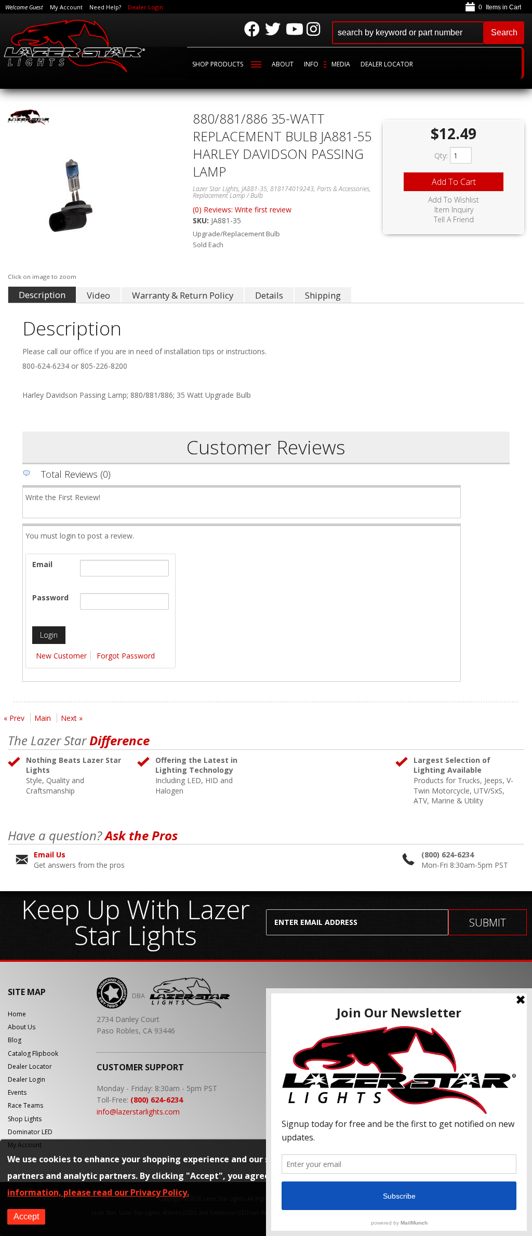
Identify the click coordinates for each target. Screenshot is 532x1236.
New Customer (61, 656)
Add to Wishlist (453, 200)
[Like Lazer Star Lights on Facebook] (252, 29)
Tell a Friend (454, 219)
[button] (428, 32)
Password (50, 597)
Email (42, 564)
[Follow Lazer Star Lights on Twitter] (273, 29)
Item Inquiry (453, 209)
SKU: (202, 220)
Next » (72, 718)
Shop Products (217, 64)
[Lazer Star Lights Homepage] (75, 46)
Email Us (49, 854)
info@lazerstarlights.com (138, 1112)
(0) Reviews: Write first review (242, 209)
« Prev (14, 718)
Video (98, 295)
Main (42, 718)
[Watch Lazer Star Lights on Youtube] (293, 29)
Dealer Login (145, 7)
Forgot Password (126, 656)
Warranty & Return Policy (182, 295)
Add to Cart (454, 181)
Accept (26, 1216)
